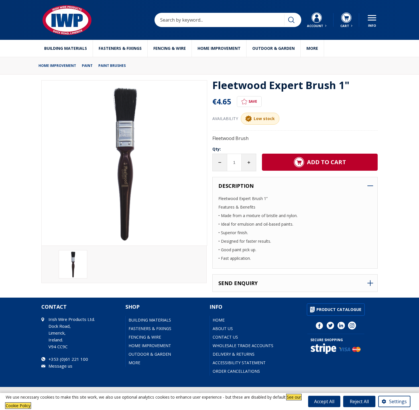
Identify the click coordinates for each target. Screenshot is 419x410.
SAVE (253, 101)
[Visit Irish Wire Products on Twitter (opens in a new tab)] (330, 325)
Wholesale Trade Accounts (243, 345)
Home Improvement (219, 48)
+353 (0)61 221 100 (68, 359)
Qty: (216, 149)
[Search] (291, 20)
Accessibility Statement (239, 362)
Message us (60, 366)
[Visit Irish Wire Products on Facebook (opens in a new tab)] (320, 325)
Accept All (324, 401)
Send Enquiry (238, 283)
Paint (87, 65)
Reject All (359, 401)
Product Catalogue (338, 309)
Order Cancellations (236, 371)
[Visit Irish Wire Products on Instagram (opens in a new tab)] (352, 325)
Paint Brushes (112, 65)
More (312, 48)
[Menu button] (372, 20)
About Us (223, 328)
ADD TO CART (326, 162)
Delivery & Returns (234, 354)
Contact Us (225, 337)
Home (219, 320)
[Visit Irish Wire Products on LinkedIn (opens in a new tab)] (341, 325)
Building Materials (65, 48)
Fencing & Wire (169, 48)
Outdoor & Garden (273, 48)
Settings (398, 401)
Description (236, 185)
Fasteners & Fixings (120, 48)
